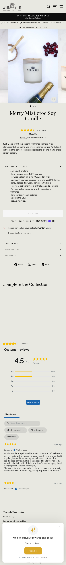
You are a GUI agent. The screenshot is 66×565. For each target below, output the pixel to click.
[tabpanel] (33, 458)
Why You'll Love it (17, 167)
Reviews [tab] (11, 414)
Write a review (33, 402)
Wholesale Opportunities (13, 512)
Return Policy (8, 516)
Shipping (23, 137)
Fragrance (11, 244)
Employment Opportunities (14, 521)
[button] (33, 371)
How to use (12, 249)
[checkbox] (11, 437)
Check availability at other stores (19, 233)
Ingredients (12, 255)
